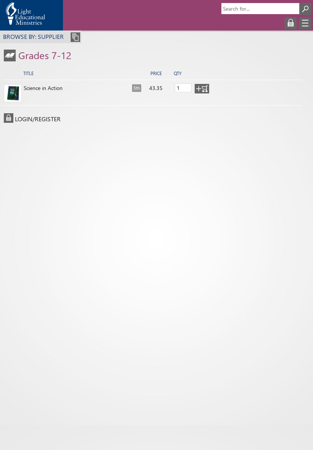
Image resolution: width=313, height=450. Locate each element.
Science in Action (43, 88)
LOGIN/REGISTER (38, 119)
